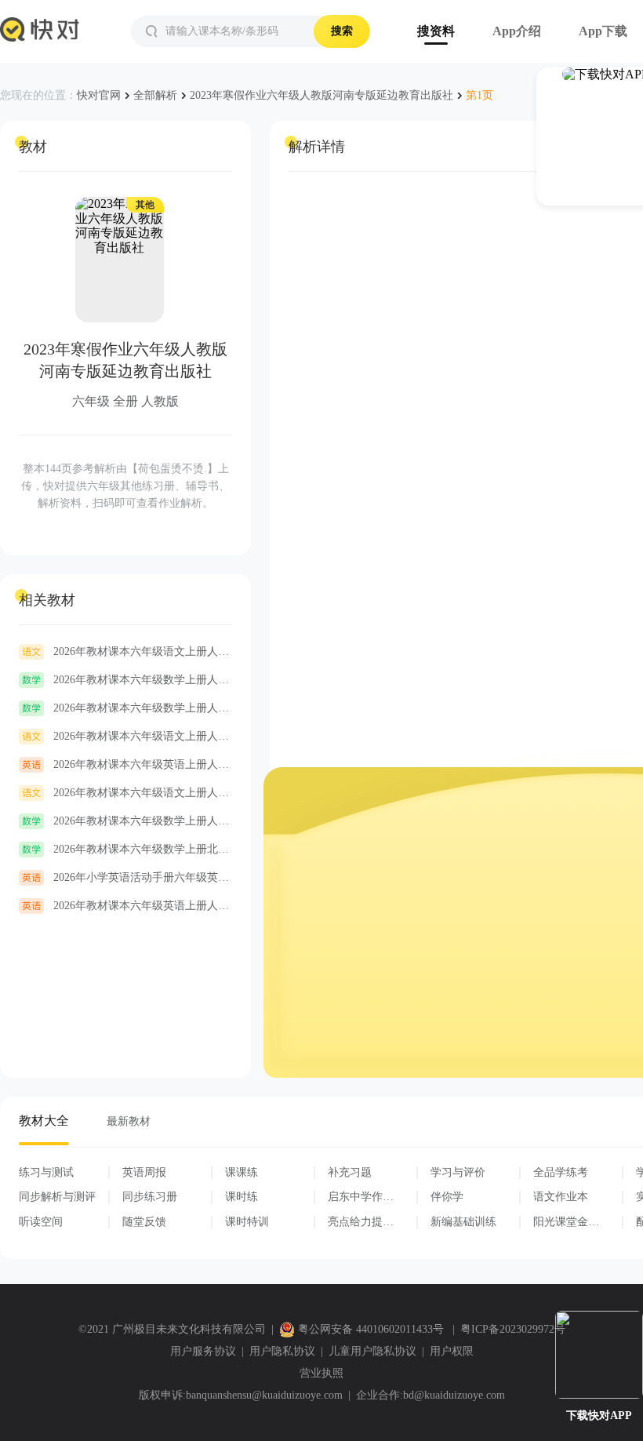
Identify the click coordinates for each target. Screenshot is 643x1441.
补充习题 (350, 1172)
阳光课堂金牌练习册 (566, 1222)
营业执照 (321, 1373)
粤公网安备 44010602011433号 (371, 1329)
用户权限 (452, 1351)
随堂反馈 (144, 1222)
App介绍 (516, 31)
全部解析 (155, 95)
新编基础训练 (463, 1222)
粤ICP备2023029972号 (512, 1329)
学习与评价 (457, 1172)
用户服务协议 (203, 1351)
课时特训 (247, 1222)
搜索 (342, 31)
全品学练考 (560, 1172)
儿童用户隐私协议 (372, 1351)
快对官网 (99, 95)
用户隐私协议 (282, 1351)
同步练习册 (149, 1197)
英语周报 (144, 1172)
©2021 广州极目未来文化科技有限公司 (172, 1329)
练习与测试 (46, 1172)
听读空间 (41, 1222)
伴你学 (446, 1197)
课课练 (241, 1172)
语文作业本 (560, 1197)
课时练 (241, 1197)
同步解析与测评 (57, 1197)
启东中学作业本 (361, 1197)
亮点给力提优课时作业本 (361, 1222)
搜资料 (436, 31)
